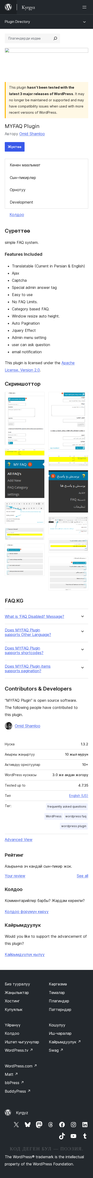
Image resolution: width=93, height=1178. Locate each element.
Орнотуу (18, 189)
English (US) (78, 796)
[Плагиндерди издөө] (55, 38)
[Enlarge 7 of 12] (81, 398)
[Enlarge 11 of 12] (81, 544)
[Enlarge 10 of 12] (81, 523)
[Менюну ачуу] (85, 7)
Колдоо (17, 214)
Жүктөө (14, 147)
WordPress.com (21, 1066)
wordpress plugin (73, 826)
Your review (15, 875)
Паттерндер (60, 1009)
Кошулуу (57, 1025)
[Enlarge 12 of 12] (81, 563)
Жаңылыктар (17, 992)
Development (21, 202)
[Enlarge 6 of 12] (38, 550)
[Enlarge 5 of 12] (38, 534)
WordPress (54, 816)
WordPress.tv (19, 1050)
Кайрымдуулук (65, 1042)
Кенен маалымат (25, 165)
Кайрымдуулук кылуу (25, 954)
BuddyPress (18, 1091)
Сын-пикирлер (23, 177)
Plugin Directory (17, 22)
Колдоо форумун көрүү (27, 911)
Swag (56, 1050)
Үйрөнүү (13, 1025)
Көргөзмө (58, 984)
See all (82, 875)
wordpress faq (75, 816)
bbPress (14, 1082)
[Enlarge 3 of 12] (38, 466)
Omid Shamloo (32, 133)
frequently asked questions (66, 806)
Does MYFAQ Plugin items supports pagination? (28, 668)
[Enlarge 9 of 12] (81, 476)
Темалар (57, 992)
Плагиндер (59, 1001)
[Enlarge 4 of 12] (38, 508)
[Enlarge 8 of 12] (81, 461)
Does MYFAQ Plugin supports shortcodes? (24, 650)
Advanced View (18, 839)
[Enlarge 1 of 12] (38, 398)
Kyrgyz (22, 1112)
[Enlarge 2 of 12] (38, 455)
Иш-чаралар (60, 1033)
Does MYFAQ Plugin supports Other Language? (28, 632)
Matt (11, 1074)
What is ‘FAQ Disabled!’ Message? (34, 616)
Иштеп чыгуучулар (22, 1042)
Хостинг (12, 1001)
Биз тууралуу (17, 984)
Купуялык (13, 1009)
